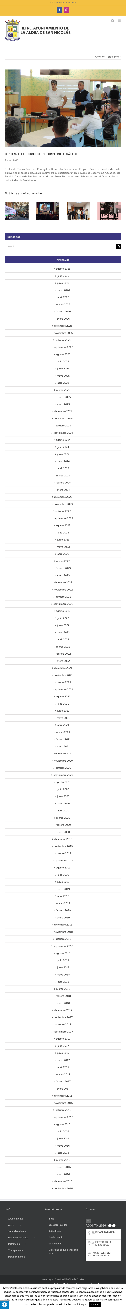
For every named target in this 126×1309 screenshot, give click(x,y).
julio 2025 (63, 361)
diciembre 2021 (63, 668)
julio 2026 (63, 276)
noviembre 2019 (63, 846)
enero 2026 (63, 318)
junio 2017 (63, 1053)
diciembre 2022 (63, 582)
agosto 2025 (63, 354)
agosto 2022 (63, 611)
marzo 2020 (63, 817)
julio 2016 (63, 1131)
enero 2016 (63, 1174)
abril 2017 (63, 1067)
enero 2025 (63, 404)
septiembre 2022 (63, 603)
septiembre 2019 (63, 860)
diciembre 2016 (63, 1095)
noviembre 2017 (63, 1017)
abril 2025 (63, 382)
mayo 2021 (63, 718)
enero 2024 (63, 489)
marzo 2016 (63, 1160)
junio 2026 (63, 283)
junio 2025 (63, 368)
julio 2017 (63, 1045)
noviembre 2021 (63, 675)
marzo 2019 (63, 903)
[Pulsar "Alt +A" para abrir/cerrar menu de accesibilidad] (4, 1304)
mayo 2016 (63, 1145)
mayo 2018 (63, 974)
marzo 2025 (63, 390)
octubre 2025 (63, 340)
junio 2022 (63, 625)
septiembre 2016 (63, 1117)
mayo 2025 (63, 375)
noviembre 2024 (63, 418)
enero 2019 (63, 917)
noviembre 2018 (63, 931)
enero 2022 (63, 660)
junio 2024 (63, 454)
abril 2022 (63, 639)
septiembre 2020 (63, 775)
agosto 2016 (63, 1124)
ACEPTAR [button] (95, 1305)
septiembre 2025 (63, 347)
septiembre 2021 (63, 689)
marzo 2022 (63, 646)
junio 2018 (63, 967)
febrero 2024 (63, 482)
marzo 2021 (63, 732)
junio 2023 (63, 539)
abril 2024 (63, 468)
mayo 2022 (63, 632)
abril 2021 (63, 725)
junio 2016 (63, 1138)
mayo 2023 (63, 546)
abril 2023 (63, 553)
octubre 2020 (63, 767)
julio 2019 (63, 874)
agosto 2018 (63, 953)
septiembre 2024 (63, 432)
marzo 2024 (63, 475)
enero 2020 (63, 832)
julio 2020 (63, 789)
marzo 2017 (63, 1074)
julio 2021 (63, 703)
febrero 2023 (63, 568)
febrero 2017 (63, 1081)
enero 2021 (63, 746)
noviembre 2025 (63, 333)
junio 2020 (63, 796)
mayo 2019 (63, 889)
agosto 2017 (63, 1038)
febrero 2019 (63, 910)
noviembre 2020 (63, 760)
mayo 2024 (63, 461)
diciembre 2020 (63, 753)
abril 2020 (63, 810)
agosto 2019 (63, 867)
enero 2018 (63, 1003)
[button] (7, 210)
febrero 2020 (63, 824)
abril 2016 (63, 1152)
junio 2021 (63, 710)
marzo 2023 (63, 561)
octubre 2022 (63, 596)
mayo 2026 (63, 290)
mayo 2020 (63, 803)
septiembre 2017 (63, 1031)
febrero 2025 (63, 397)
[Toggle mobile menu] (119, 20)
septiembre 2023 (63, 518)
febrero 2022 (63, 653)
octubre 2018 (63, 938)
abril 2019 (63, 896)
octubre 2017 (63, 1024)
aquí (83, 1304)
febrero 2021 (63, 739)
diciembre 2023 (63, 496)
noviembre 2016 (63, 1103)
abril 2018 (63, 981)
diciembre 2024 (63, 411)
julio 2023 (63, 532)
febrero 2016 (63, 1167)
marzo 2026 (63, 304)
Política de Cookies (75, 1279)
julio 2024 (63, 447)
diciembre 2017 (63, 1010)
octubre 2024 (63, 425)
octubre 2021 (63, 682)
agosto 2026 (63, 268)
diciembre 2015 (63, 1181)
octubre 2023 (63, 511)
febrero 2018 (63, 995)
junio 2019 (63, 881)
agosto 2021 (63, 696)
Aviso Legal (47, 1279)
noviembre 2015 (63, 1188)
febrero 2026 (63, 311)
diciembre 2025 (63, 325)
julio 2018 (63, 960)
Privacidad (60, 1279)
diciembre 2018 (63, 924)
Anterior (100, 56)
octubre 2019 (63, 853)
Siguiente (113, 56)
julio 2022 (63, 618)
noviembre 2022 (63, 589)
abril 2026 (63, 297)
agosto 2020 (63, 782)
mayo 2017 (63, 1060)
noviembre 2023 (63, 504)
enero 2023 (63, 575)
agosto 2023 (63, 525)
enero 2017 (63, 1088)
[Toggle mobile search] (112, 20)
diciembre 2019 (63, 839)
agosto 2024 (63, 439)
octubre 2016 (63, 1110)
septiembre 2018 (63, 946)
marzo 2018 (63, 988)
